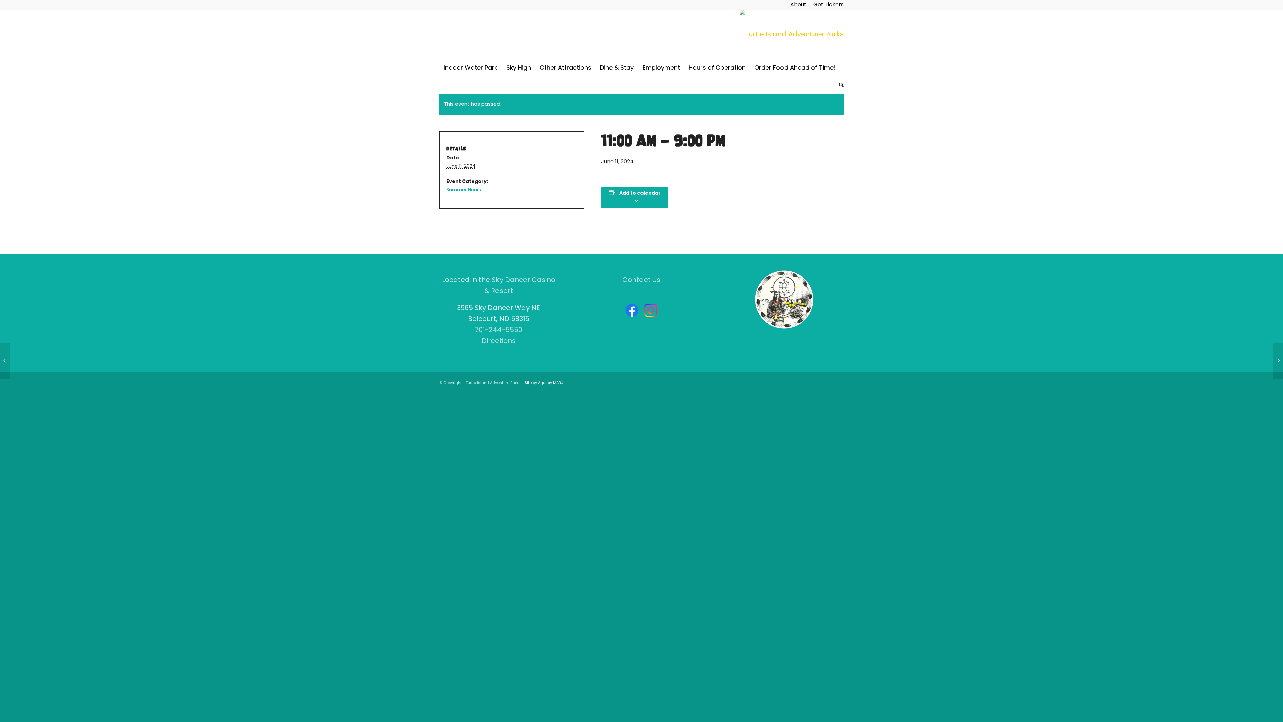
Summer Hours (463, 190)
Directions (499, 341)
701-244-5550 (498, 330)
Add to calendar (640, 193)
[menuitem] (798, 5)
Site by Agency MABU (544, 383)
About (798, 5)
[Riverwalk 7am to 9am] (5, 361)
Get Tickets (828, 5)
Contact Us (641, 280)
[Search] (839, 85)
